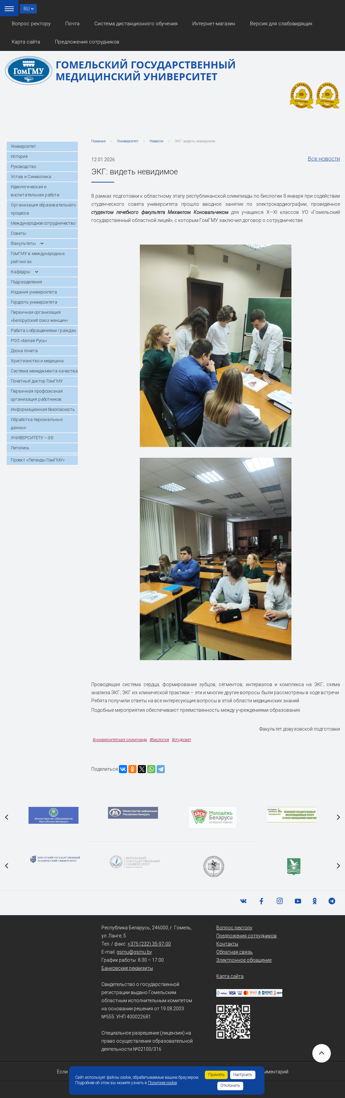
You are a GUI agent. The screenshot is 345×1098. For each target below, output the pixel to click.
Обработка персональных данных (37, 423)
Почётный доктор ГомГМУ (37, 381)
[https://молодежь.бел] (292, 815)
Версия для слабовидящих (281, 24)
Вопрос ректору (31, 24)
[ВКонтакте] (123, 769)
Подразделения (26, 281)
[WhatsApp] (151, 769)
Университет (23, 146)
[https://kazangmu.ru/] (212, 866)
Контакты (227, 944)
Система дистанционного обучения (136, 24)
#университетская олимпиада (120, 739)
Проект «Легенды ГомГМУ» (38, 459)
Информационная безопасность (43, 409)
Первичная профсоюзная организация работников (37, 395)
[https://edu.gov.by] (53, 815)
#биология (159, 739)
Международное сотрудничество (43, 223)
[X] (142, 769)
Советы (18, 233)
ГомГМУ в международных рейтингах (38, 257)
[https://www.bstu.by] (53, 859)
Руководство (23, 166)
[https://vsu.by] (133, 861)
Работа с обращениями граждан (43, 330)
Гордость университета (34, 302)
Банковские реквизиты (127, 968)
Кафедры (20, 271)
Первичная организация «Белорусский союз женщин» (39, 316)
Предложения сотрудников (87, 42)
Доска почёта (24, 350)
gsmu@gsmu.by (134, 952)
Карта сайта (26, 42)
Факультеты (23, 243)
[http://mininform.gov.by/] (133, 813)
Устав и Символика (31, 176)
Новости (156, 141)
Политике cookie (162, 1082)
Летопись (20, 447)
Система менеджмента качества (44, 370)
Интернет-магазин (213, 24)
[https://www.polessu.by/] (292, 866)
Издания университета (34, 291)
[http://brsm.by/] (212, 817)
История (19, 156)
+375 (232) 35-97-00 (149, 944)
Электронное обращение (244, 960)
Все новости (324, 159)
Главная (98, 141)
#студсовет (181, 739)
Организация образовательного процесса (43, 209)
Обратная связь (234, 952)
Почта (72, 24)
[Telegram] (161, 769)
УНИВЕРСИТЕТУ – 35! (32, 437)
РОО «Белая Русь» (29, 340)
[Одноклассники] (132, 769)
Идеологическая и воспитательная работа (35, 190)
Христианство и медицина (37, 360)
